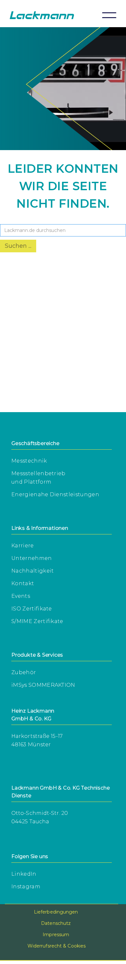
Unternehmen (31, 558)
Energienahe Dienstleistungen (55, 494)
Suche (9, 218)
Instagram (25, 886)
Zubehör (23, 672)
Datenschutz (56, 923)
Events (20, 596)
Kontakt (22, 583)
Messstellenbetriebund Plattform (38, 477)
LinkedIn (24, 874)
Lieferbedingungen (56, 912)
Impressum (56, 934)
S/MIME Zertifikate (37, 621)
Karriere (22, 545)
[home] (48, 15)
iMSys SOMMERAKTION (43, 685)
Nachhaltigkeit (32, 571)
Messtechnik (29, 461)
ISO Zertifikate (31, 609)
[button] (109, 15)
